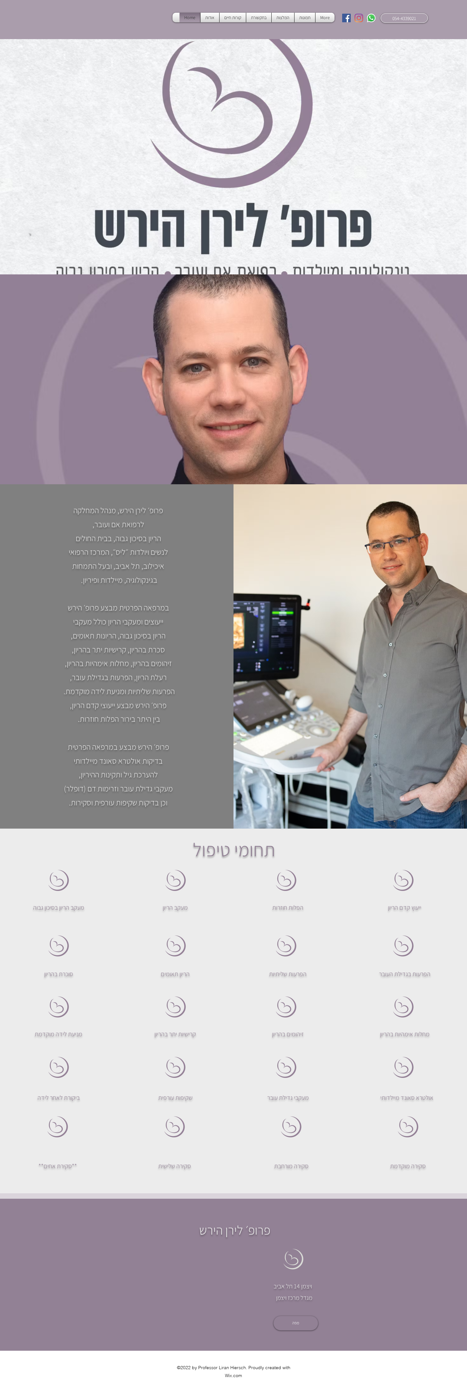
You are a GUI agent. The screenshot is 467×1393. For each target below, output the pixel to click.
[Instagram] (359, 18)
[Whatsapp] (371, 18)
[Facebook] (346, 18)
